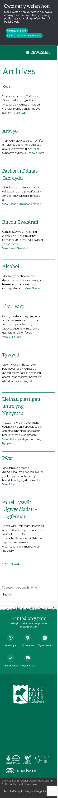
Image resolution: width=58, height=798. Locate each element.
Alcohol (10, 266)
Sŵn (7, 87)
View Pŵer (8, 484)
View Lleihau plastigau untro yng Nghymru (21, 441)
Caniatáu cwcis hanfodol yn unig (24, 35)
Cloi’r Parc (13, 306)
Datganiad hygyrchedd (36, 791)
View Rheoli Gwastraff (15, 248)
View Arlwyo (36, 152)
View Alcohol (33, 288)
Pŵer (7, 458)
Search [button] (7, 594)
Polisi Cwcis (11, 21)
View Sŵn (20, 112)
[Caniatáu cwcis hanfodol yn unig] (54, 22)
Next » (17, 564)
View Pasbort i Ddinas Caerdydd (21, 204)
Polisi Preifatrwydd (13, 791)
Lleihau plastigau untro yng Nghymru (21, 406)
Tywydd (10, 355)
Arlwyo (10, 131)
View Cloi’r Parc (11, 336)
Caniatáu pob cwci (16, 30)
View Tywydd (24, 381)
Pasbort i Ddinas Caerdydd (20, 174)
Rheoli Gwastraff (20, 222)
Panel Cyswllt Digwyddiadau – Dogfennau (20, 509)
